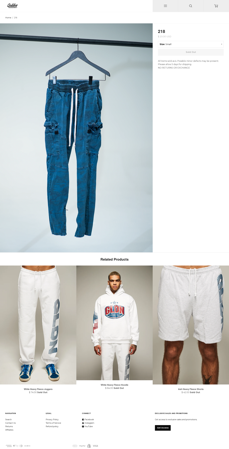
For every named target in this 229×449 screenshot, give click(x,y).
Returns (9, 426)
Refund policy (52, 426)
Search (8, 419)
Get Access (163, 428)
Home (8, 17)
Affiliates (9, 430)
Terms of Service (53, 423)
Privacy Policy (52, 419)
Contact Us (10, 423)
